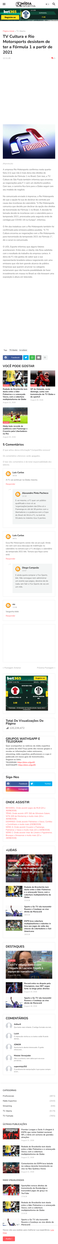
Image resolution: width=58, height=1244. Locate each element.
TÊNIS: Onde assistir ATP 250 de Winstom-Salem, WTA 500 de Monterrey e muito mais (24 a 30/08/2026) (28, 816)
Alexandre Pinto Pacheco (35, 493)
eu (14, 604)
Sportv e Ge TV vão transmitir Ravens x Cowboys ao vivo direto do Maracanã (37, 909)
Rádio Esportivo (29, 1101)
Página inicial (8, 31)
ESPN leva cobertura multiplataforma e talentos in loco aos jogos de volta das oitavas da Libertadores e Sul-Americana (38, 926)
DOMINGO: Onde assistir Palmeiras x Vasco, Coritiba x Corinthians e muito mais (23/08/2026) (29, 823)
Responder (10, 484)
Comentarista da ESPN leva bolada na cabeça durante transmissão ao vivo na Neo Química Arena (37, 1166)
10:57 (24, 571)
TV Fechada (29, 1116)
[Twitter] (26, 357)
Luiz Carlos (18, 472)
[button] (4, 4)
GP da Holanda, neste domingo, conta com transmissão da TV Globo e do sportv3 (42, 393)
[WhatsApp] (32, 357)
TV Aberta (20, 31)
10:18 (24, 496)
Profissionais (29, 1096)
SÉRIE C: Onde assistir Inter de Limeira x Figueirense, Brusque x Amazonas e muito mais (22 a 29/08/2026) (29, 835)
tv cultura (23, 350)
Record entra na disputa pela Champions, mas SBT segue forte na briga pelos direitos (37, 986)
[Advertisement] (29, 92)
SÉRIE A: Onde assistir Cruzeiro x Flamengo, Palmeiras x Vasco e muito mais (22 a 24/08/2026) (28, 828)
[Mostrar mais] (45, 357)
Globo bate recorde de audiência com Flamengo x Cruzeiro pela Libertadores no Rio (15, 430)
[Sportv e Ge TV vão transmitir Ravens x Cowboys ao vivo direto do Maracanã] (14, 910)
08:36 (15, 475)
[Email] (38, 357)
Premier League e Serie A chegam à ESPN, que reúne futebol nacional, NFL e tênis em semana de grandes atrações (37, 1133)
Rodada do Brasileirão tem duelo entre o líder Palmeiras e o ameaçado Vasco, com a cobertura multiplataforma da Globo (15, 394)
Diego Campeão (30, 567)
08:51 (15, 538)
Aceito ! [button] (9, 1238)
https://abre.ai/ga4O (26, 762)
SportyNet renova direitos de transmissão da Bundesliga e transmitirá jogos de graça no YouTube (34, 1189)
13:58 (15, 607)
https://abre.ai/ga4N (27, 765)
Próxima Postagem (45, 667)
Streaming (29, 1106)
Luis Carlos (18, 535)
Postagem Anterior (12, 667)
